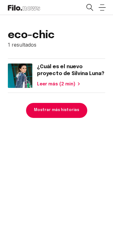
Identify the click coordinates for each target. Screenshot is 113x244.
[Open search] (89, 7)
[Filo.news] (24, 7)
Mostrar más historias (56, 110)
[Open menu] (102, 7)
